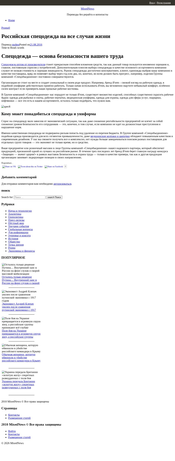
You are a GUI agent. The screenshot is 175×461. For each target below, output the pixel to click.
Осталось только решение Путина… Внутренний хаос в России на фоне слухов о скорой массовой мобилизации (20, 281)
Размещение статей (19, 417)
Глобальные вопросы (20, 229)
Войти (12, 431)
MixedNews (87, 8)
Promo (5, 27)
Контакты (14, 414)
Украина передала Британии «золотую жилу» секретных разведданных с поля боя (18, 384)
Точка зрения (16, 244)
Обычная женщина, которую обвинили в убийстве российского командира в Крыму (21, 357)
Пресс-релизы (16, 220)
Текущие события (18, 226)
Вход (152, 2)
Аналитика (14, 213)
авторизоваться (62, 183)
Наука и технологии (20, 210)
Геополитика (15, 217)
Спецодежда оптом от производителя (23, 64)
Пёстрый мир (16, 223)
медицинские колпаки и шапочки (110, 136)
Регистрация (164, 2)
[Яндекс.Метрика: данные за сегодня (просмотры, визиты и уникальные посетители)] (28, 449)
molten (15, 44)
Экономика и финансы (21, 250)
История (13, 238)
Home (11, 20)
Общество (14, 241)
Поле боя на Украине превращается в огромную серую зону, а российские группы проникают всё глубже (21, 335)
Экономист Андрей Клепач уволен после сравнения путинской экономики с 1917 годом (19, 308)
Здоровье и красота (19, 235)
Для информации (18, 232)
